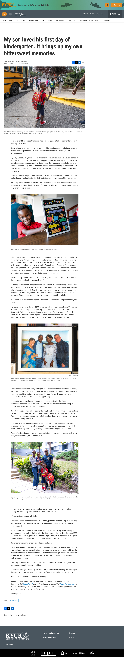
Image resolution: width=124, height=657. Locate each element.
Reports (71, 637)
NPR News (13, 600)
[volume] (10, 14)
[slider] (13, 14)
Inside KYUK (33, 20)
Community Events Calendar (91, 20)
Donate (117, 5)
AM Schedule (47, 20)
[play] (4, 14)
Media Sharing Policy (49, 637)
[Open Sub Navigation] (14, 20)
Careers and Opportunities (51, 633)
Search (107, 20)
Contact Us (72, 633)
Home (4, 20)
